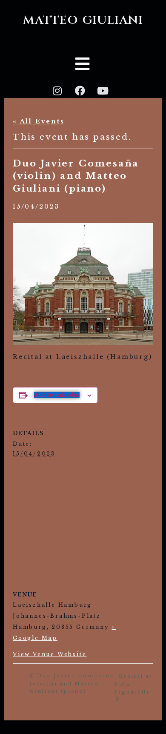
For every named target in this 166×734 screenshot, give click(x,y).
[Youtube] (103, 90)
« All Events (39, 121)
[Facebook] (81, 90)
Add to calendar (57, 395)
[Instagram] (58, 90)
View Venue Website (49, 654)
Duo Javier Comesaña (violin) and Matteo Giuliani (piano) (72, 683)
